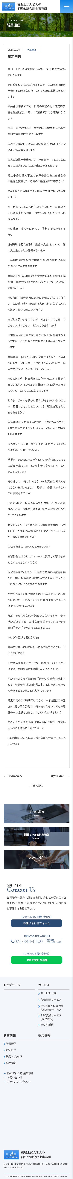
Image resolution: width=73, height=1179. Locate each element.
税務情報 (11, 1063)
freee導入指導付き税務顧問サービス (52, 1008)
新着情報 (10, 1035)
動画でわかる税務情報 (20, 1073)
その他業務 (47, 1024)
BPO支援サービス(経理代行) (51, 1017)
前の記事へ (15, 776)
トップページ (12, 985)
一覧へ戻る (36, 786)
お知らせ (11, 1050)
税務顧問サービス (51, 999)
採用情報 (44, 1035)
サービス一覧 (48, 993)
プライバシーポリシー (19, 1082)
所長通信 (11, 1043)
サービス (44, 985)
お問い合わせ (14, 1077)
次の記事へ (58, 776)
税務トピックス (14, 1056)
